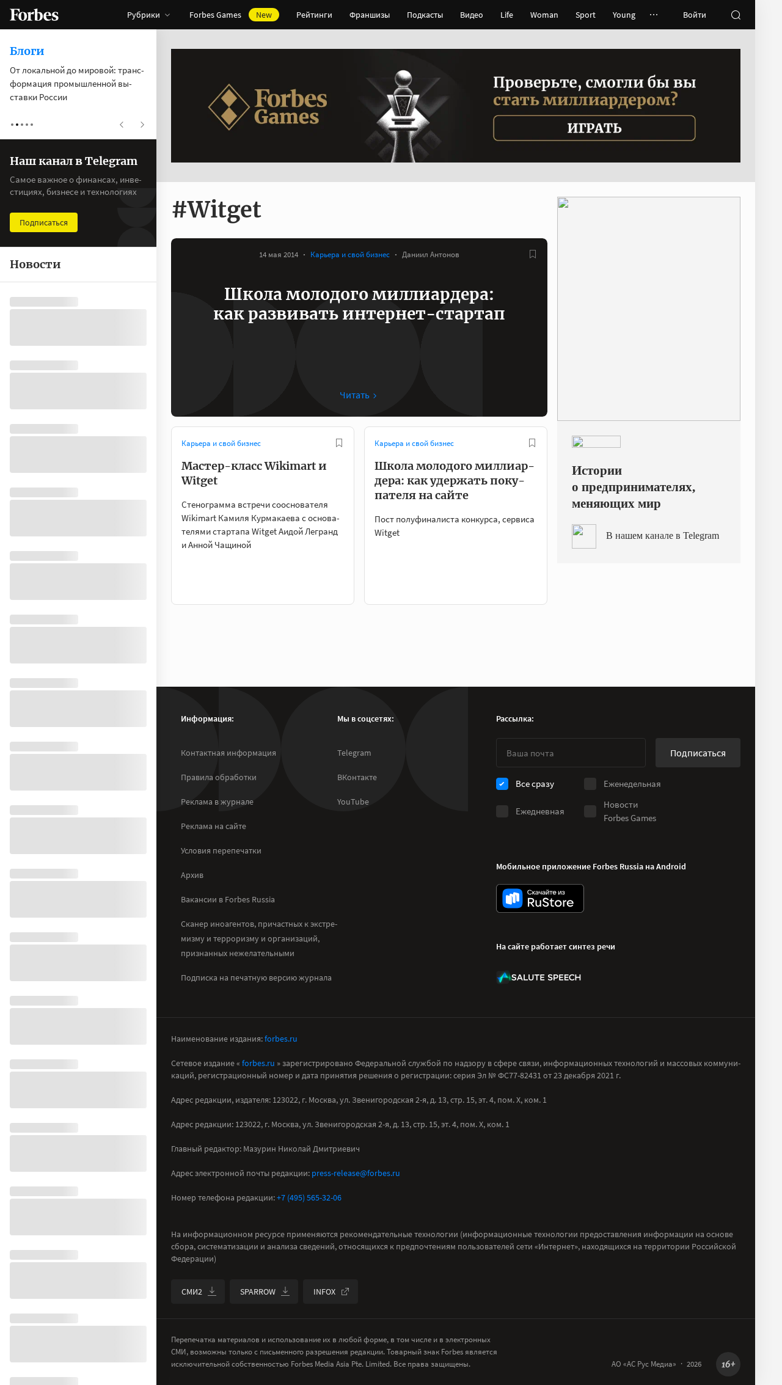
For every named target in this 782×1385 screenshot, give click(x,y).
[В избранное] (533, 254)
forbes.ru (281, 1038)
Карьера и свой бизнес (350, 254)
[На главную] (34, 15)
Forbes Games (230, 14)
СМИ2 (191, 1291)
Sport (586, 14)
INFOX (324, 1291)
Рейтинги (314, 14)
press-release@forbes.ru (356, 1173)
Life (506, 14)
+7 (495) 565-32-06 (309, 1197)
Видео (471, 14)
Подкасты (425, 14)
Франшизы (369, 14)
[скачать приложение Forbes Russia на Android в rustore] (540, 898)
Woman (544, 14)
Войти (694, 14)
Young (624, 14)
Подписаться (698, 753)
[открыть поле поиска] (735, 14)
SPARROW (258, 1291)
